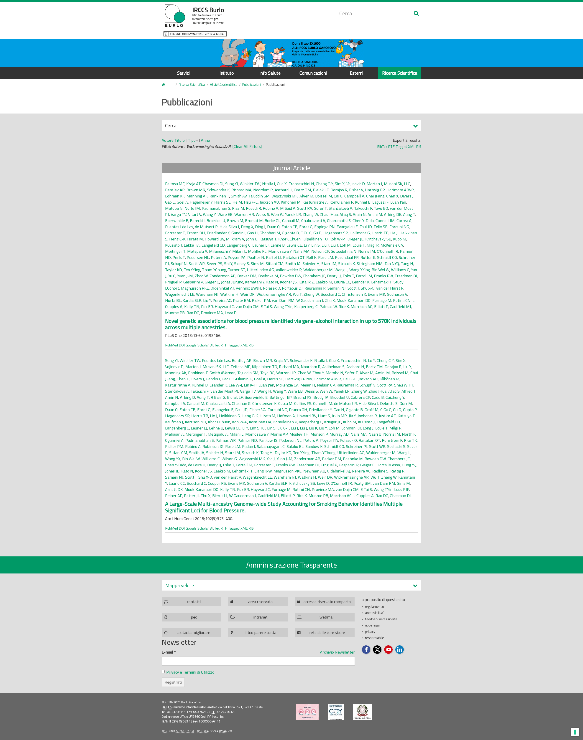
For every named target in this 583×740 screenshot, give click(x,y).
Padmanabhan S (216, 208)
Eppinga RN (324, 227)
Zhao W (201, 276)
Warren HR (244, 214)
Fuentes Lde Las (179, 227)
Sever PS (214, 263)
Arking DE (392, 214)
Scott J (353, 288)
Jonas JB (172, 471)
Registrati (173, 682)
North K (409, 434)
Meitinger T (175, 251)
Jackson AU (269, 202)
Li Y (306, 245)
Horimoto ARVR (400, 190)
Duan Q (273, 227)
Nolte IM (192, 208)
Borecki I (197, 220)
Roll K (311, 257)
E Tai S (266, 306)
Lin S (315, 245)
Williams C (400, 270)
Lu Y (371, 360)
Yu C (171, 276)
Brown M (235, 220)
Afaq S (345, 214)
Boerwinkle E (176, 220)
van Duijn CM (247, 306)
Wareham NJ (207, 294)
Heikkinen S (229, 416)
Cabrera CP (360, 397)
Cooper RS (217, 483)
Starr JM (328, 263)
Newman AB (314, 471)
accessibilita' (374, 612)
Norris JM (366, 251)
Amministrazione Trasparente (291, 564)
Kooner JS (288, 282)
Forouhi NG (399, 227)
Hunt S (324, 416)
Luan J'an (398, 202)
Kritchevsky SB (378, 239)
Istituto (227, 72)
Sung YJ (231, 184)
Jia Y (352, 416)
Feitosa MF (174, 184)
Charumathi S (339, 220)
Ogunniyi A (174, 440)
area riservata (260, 602)
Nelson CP (320, 251)
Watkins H (229, 294)
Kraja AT (193, 184)
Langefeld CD (213, 245)
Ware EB (225, 214)
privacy (370, 631)
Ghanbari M (270, 233)
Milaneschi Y (219, 251)
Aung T (409, 214)
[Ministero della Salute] (362, 712)
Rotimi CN (402, 300)
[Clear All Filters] (247, 146)
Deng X (247, 227)
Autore (168, 140)
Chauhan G (241, 403)
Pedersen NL (198, 257)
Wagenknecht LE (179, 294)
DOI (182, 345)
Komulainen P (341, 202)
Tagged (401, 146)
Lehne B (278, 245)
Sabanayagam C (271, 446)
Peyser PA (236, 257)
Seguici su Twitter (377, 649)
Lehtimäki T (381, 282)
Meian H (307, 385)
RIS (418, 146)
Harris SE (222, 202)
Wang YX (172, 459)
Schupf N (179, 263)
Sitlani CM (275, 263)
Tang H (407, 263)
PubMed (171, 345)
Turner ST (236, 270)
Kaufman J (174, 422)
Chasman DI (212, 184)
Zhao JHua (329, 214)
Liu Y (207, 300)
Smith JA (293, 263)
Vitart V (194, 214)
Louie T (359, 245)
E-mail (169, 652)
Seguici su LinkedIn (399, 649)
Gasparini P (193, 282)
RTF (391, 146)
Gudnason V (397, 294)
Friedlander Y (218, 233)
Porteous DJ (292, 288)
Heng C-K (177, 239)
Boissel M (323, 196)
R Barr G (218, 397)
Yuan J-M (185, 276)
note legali (372, 625)
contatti (194, 602)
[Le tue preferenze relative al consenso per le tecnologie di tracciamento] (575, 732)
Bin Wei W (380, 270)
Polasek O (271, 288)
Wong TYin (283, 306)
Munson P (319, 434)
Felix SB (381, 227)
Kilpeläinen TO (315, 239)
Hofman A (286, 416)
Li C (407, 184)
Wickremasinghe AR (273, 294)
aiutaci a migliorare (193, 632)
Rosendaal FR (347, 257)
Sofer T (320, 208)
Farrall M (364, 276)
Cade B (378, 397)
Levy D (231, 313)
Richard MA (241, 190)
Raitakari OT (293, 257)
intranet (260, 617)
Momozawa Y (280, 251)
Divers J (407, 196)
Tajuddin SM (259, 196)
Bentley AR (175, 190)
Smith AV (239, 196)
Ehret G (305, 227)
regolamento (374, 606)
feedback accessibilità (381, 619)
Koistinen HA (260, 422)
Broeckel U (216, 220)
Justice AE (387, 416)
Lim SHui (257, 428)
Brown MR (196, 190)
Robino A (270, 208)
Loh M (345, 245)
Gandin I (238, 233)
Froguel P (173, 282)
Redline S (380, 471)
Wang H (264, 391)
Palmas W (328, 306)
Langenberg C (239, 245)
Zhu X (330, 300)
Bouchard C (330, 294)
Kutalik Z (306, 282)
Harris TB (380, 233)
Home (166, 84)
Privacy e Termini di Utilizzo (190, 672)
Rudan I (248, 446)
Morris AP (279, 434)
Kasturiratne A (315, 202)
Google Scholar (197, 345)
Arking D (187, 397)
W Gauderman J (309, 300)
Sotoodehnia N (343, 251)
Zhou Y (318, 373)
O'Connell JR (387, 251)
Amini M (375, 214)
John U (252, 239)
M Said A (287, 208)
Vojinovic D (355, 184)
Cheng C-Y (324, 184)
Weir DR (247, 294)
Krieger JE (354, 239)
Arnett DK (174, 489)
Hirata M (195, 239)
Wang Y (209, 214)
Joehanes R (367, 416)
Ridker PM (261, 300)
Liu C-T (283, 428)
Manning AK (197, 196)
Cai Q (338, 196)
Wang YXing (359, 270)
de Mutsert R (206, 227)
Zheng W (311, 294)
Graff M (371, 410)
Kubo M (399, 239)
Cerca (170, 126)
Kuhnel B (363, 202)
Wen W (277, 214)
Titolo (179, 140)
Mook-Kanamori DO (354, 300)
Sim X (340, 184)
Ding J (260, 227)
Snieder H (311, 263)
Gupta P (410, 410)
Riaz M (238, 208)
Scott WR (197, 263)
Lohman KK (175, 196)
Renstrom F (392, 440)
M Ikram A (235, 239)
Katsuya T (267, 239)
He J (394, 233)
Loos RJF (401, 489)
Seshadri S (396, 446)
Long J (368, 428)
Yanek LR (293, 214)
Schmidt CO (387, 257)
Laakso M (324, 282)
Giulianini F (242, 379)
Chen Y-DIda (363, 220)
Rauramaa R (315, 288)
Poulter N (255, 257)
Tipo (192, 140)
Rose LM (325, 257)
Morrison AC (361, 306)
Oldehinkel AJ (222, 288)
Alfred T (408, 391)
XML (411, 146)
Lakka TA (192, 245)
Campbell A (354, 196)
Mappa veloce (179, 585)
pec (194, 617)
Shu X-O (367, 288)
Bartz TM (302, 190)
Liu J (325, 245)
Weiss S (262, 214)
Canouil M (290, 220)
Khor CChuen (289, 239)
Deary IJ (334, 276)
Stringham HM (370, 263)
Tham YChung (214, 270)
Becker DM (246, 276)
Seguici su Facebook (366, 649)
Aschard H (283, 190)
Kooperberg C (306, 306)
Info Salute (270, 72)
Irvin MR (339, 416)
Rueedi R (253, 208)
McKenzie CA (392, 245)
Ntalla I (268, 184)
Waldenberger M (318, 270)
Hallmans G (360, 233)
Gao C (170, 202)
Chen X (392, 196)
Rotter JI (368, 257)
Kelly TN (191, 306)
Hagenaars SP (335, 233)
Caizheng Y (395, 397)
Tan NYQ (391, 263)
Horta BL (173, 300)
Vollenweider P (289, 270)
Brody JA (320, 397)
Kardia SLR (192, 300)
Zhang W (310, 214)
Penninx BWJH (248, 288)
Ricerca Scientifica (399, 72)
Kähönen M (291, 202)
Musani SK (393, 184)
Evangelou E (347, 227)
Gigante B (290, 233)
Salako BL (295, 446)
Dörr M (405, 403)
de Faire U (196, 465)
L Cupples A (363, 495)
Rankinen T (219, 196)
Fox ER (207, 306)
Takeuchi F (363, 208)
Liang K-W (263, 471)
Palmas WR (226, 440)
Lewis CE (294, 245)
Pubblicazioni (251, 84)
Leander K (360, 282)
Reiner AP (173, 495)
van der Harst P (389, 288)
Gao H (252, 233)
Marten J (374, 184)
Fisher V (356, 190)
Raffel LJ (273, 257)
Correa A (404, 220)
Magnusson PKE (195, 288)
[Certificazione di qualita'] (336, 712)
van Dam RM (283, 300)
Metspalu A (197, 251)
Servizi (183, 72)
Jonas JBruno (232, 282)
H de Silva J (229, 227)
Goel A (182, 202)
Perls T (179, 257)
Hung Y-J (409, 465)
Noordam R (263, 190)
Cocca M (285, 403)
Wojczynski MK (284, 196)
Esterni (356, 72)
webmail (327, 617)
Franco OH (196, 233)
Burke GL (272, 220)
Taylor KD (173, 270)
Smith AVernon (222, 373)
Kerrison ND (195, 422)
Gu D (317, 233)
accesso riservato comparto (327, 602)
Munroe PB (175, 313)
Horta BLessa (388, 465)
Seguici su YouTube (388, 649)
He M (237, 202)
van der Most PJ (224, 391)
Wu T (297, 294)
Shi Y (228, 263)
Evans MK (376, 294)
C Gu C (306, 233)
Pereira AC (222, 300)
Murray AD (339, 434)
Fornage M (381, 300)
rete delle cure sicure (327, 632)
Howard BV (214, 239)
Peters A (218, 257)
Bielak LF (321, 190)
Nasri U (374, 434)
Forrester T (175, 233)
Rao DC (193, 313)
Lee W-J (235, 385)
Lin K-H (250, 385)
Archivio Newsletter (337, 652)
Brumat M (254, 220)
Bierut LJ (219, 495)
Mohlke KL (257, 251)
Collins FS (302, 403)
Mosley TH (299, 434)
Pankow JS (268, 440)
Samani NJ (336, 288)
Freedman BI (406, 276)
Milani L (239, 251)
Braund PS (302, 397)
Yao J (271, 459)
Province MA (212, 313)
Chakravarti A (313, 220)
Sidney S (241, 263)
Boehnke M (268, 276)
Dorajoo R (338, 190)
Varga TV (178, 214)
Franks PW (383, 276)
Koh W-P (337, 239)
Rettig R (397, 471)
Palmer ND (247, 440)
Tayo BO (381, 208)
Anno (205, 140)
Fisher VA (257, 410)
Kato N (272, 282)
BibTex (382, 146)
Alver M (306, 196)
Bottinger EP (280, 397)
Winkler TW (250, 184)
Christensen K (354, 294)
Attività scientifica (223, 84)
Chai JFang (375, 196)
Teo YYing (192, 270)
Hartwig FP (375, 190)
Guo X (282, 184)
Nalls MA (301, 251)
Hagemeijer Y (201, 202)
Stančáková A (340, 208)
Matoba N (174, 208)
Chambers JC (314, 276)
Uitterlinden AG (260, 270)
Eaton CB (289, 227)
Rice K (344, 306)
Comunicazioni (313, 72)
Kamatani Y (254, 282)
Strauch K (346, 263)
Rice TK (410, 440)
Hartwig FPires (298, 379)
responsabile (374, 637)
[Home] (195, 20)
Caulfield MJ (400, 306)
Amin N (359, 214)
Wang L (341, 270)
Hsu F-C (251, 202)
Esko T (348, 276)
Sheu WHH (403, 385)
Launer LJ (260, 245)
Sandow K (313, 446)
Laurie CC (342, 282)
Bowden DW (290, 276)
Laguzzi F (380, 202)
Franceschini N (301, 184)
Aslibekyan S (333, 367)
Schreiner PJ (356, 446)
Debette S (389, 403)
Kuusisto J (173, 245)
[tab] (291, 585)
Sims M (257, 263)
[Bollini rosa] (307, 712)
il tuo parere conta (260, 632)
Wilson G (229, 459)
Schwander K (218, 190)
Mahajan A (174, 434)
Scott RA (304, 208)
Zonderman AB (222, 276)
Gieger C (212, 282)
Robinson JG (212, 446)
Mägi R (373, 245)
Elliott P (381, 306)
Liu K (313, 428)
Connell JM (385, 220)
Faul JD (366, 227)
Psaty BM (241, 300)
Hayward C (224, 306)
